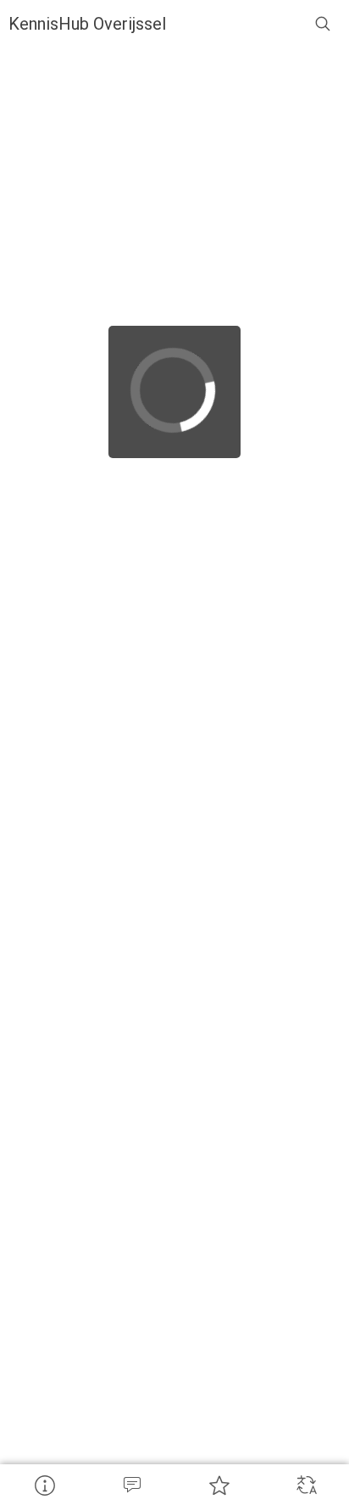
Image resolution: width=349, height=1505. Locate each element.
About (43, 1484)
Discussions (130, 1484)
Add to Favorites (218, 1484)
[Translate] (305, 1484)
